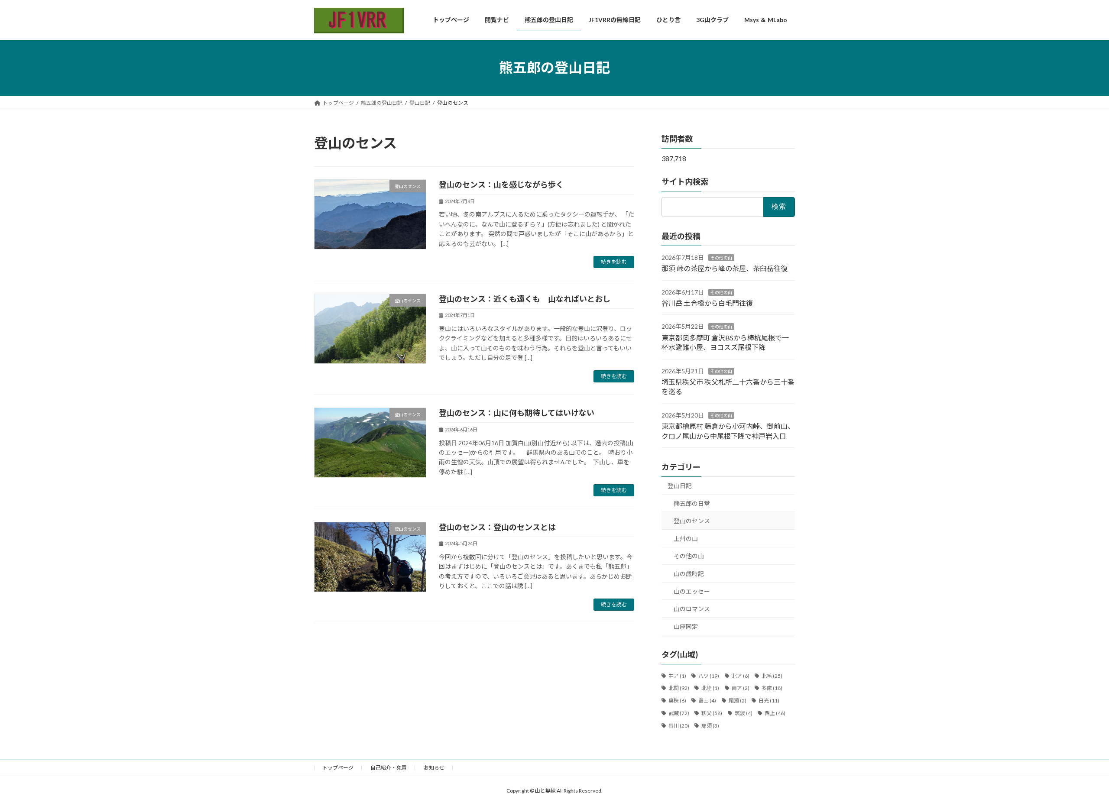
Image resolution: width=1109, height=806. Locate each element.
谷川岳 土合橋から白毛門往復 (707, 303)
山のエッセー (692, 591)
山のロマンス (692, 608)
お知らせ (434, 767)
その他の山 (721, 257)
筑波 (743, 713)
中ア (677, 675)
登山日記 (680, 485)
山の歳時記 (689, 573)
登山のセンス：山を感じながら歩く (501, 184)
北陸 (710, 688)
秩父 (711, 713)
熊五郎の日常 (692, 503)
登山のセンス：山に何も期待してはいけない (516, 413)
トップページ (337, 767)
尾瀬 (737, 700)
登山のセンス (692, 520)
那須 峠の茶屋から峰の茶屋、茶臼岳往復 (725, 268)
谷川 (678, 725)
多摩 (772, 688)
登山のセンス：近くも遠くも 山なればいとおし (524, 299)
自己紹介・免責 (388, 767)
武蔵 (678, 713)
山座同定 (686, 626)
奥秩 (677, 700)
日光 (769, 700)
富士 (707, 700)
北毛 (772, 675)
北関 (678, 688)
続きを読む (614, 262)
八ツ (708, 675)
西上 (775, 713)
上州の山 (686, 538)
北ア (740, 675)
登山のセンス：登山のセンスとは (497, 527)
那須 (710, 725)
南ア (740, 688)
